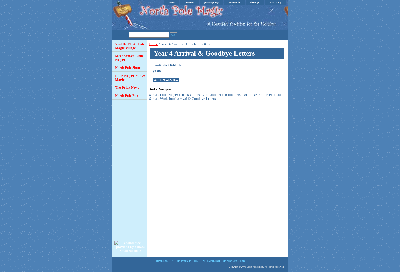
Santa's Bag (275, 2)
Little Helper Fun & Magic (130, 77)
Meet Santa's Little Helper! (129, 58)
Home (153, 44)
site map (254, 2)
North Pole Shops (128, 67)
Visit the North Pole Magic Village (130, 46)
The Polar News (127, 87)
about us (189, 2)
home (171, 2)
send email (234, 2)
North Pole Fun (126, 95)
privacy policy (211, 2)
